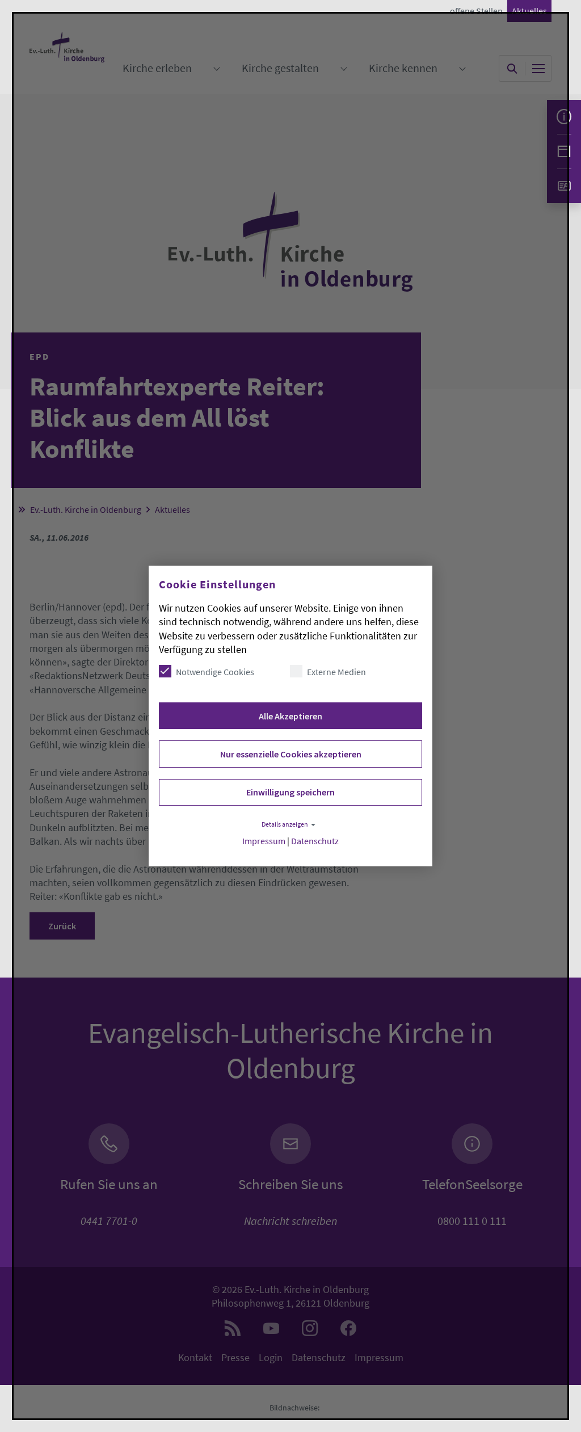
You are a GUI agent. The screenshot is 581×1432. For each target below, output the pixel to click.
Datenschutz (315, 841)
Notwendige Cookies (215, 671)
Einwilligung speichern (290, 792)
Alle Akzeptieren (290, 716)
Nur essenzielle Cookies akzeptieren (290, 754)
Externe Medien (336, 671)
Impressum (263, 841)
